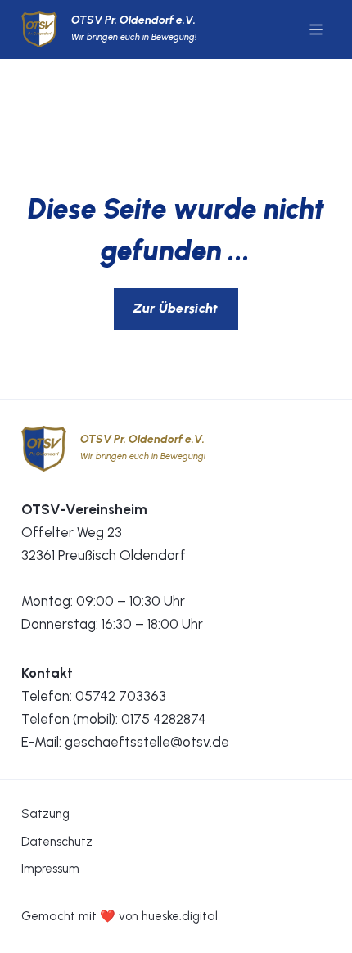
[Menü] (316, 29)
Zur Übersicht (175, 308)
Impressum (50, 868)
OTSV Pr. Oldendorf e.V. (133, 20)
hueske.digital (180, 916)
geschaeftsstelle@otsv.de (147, 742)
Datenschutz (57, 841)
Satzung (45, 813)
